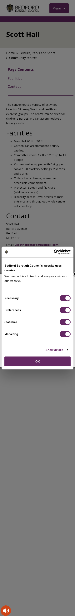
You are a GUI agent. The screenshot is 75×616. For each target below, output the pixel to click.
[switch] (65, 310)
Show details (54, 349)
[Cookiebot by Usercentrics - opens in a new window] (54, 251)
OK (37, 361)
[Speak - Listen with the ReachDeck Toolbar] (6, 610)
